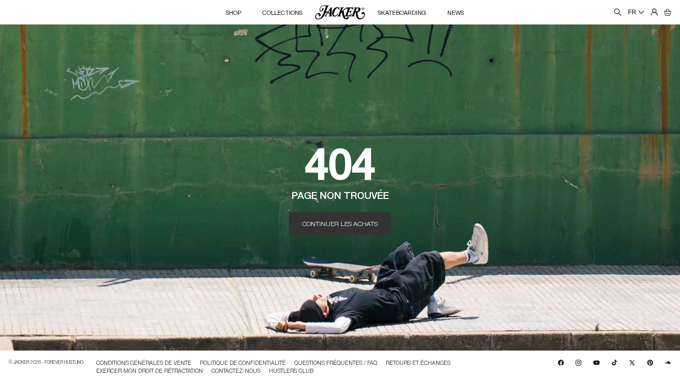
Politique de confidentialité (243, 363)
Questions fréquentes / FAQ (335, 363)
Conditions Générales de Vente (143, 363)
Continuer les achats (340, 223)
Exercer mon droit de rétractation (149, 370)
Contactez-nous (235, 370)
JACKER (21, 362)
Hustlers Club (291, 370)
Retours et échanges (418, 363)
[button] (668, 12)
